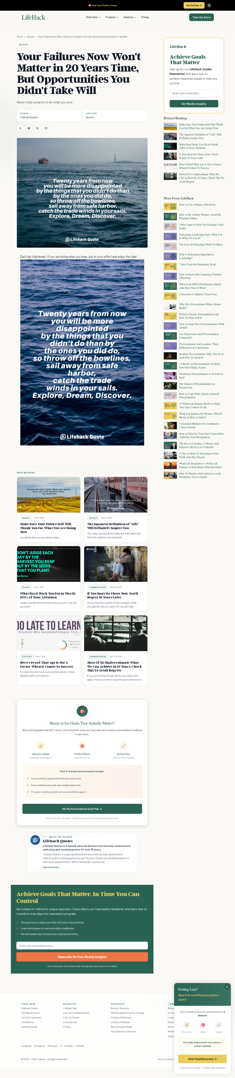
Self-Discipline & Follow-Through (127, 1012)
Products (111, 17)
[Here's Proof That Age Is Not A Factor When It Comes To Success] (48, 633)
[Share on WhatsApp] (132, 265)
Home (20, 36)
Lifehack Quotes (29, 117)
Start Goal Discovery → (202, 1058)
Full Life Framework (31, 1017)
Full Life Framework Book (76, 1012)
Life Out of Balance (120, 1022)
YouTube (68, 1045)
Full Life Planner (71, 1017)
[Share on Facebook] (20, 128)
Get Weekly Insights (194, 103)
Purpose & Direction (121, 1017)
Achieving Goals (29, 1026)
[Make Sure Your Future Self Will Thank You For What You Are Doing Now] (48, 495)
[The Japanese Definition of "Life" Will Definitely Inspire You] (115, 495)
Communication (97, 587)
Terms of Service (166, 1059)
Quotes (30, 36)
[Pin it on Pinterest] (28, 128)
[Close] (209, 5)
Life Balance (27, 1022)
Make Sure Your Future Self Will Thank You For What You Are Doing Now (48, 528)
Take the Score (201, 17)
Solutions (128, 17)
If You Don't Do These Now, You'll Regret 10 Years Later (112, 595)
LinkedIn (80, 1045)
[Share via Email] (46, 128)
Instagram (39, 1045)
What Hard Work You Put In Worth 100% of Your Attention (47, 595)
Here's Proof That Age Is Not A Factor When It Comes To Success (46, 664)
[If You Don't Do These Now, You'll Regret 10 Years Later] (115, 564)
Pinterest (52, 1045)
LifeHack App (70, 1008)
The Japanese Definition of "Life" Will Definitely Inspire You (113, 526)
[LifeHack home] (33, 17)
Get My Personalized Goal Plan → (82, 808)
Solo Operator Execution (123, 1031)
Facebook (26, 1045)
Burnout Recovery (120, 1008)
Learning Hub (70, 1022)
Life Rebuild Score (30, 1012)
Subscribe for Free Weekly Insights (82, 957)
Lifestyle (27, 656)
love (84, 257)
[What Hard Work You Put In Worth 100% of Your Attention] (48, 564)
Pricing (145, 17)
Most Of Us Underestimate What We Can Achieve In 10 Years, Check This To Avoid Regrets (114, 666)
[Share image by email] (139, 265)
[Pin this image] (120, 265)
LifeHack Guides (29, 1008)
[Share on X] (37, 128)
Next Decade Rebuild (121, 1026)
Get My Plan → (194, 5)
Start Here (92, 17)
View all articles (51, 867)
